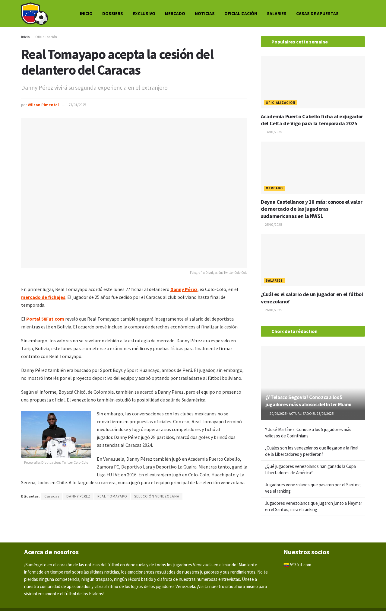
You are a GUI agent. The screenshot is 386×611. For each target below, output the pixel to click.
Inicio (86, 13)
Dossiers (112, 13)
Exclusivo (144, 13)
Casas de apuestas (317, 13)
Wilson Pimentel (43, 104)
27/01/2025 (77, 104)
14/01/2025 (273, 132)
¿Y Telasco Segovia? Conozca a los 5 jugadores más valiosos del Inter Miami (308, 401)
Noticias (205, 13)
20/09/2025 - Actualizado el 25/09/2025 (301, 413)
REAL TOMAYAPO (112, 496)
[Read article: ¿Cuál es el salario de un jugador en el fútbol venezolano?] (313, 260)
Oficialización (240, 13)
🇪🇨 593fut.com (297, 565)
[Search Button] (362, 13)
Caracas (51, 496)
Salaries (276, 13)
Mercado (175, 13)
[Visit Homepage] (34, 13)
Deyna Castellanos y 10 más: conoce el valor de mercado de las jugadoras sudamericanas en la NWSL (311, 208)
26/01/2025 (273, 310)
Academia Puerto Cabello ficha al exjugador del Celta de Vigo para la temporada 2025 (312, 120)
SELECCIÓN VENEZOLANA (156, 496)
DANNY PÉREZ (78, 496)
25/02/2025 (273, 224)
